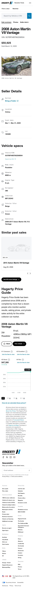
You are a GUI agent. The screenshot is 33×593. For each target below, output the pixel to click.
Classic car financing (7, 518)
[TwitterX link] (7, 457)
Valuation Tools (19, 3)
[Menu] (30, 3)
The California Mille (23, 523)
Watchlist (15, 8)
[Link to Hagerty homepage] (11, 452)
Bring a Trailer (10, 101)
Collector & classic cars (8, 500)
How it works (5, 544)
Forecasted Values (18, 420)
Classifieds (5, 539)
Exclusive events (22, 502)
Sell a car (4, 542)
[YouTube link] (14, 457)
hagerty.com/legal (13, 425)
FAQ (19, 564)
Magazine (20, 500)
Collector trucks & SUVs (8, 502)
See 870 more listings (10, 279)
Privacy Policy (5, 476)
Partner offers (21, 498)
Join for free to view (8, 354)
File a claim (5, 491)
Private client (5, 514)
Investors (20, 555)
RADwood (20, 532)
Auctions (4, 537)
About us (20, 541)
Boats (3, 511)
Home (19, 538)
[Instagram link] (10, 457)
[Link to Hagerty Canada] (7, 576)
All (3, 555)
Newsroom (21, 550)
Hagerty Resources (7, 565)
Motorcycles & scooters (8, 507)
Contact (20, 552)
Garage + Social (6, 562)
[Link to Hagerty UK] (10, 576)
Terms (19, 569)
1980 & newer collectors (8, 497)
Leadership (21, 543)
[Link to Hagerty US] (3, 576)
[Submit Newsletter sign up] (29, 470)
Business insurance (7, 516)
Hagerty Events (22, 518)
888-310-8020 (21, 511)
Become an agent (6, 528)
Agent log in (5, 530)
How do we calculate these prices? (14, 403)
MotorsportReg (6, 567)
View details (18, 343)
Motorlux (20, 529)
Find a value (5, 8)
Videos (4, 551)
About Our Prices (11, 411)
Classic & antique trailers (8, 504)
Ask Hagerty (21, 493)
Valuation (20, 491)
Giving (19, 557)
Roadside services (23, 509)
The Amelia (21, 521)
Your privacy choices (11, 582)
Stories (4, 553)
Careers (20, 548)
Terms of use (18, 585)
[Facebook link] (3, 457)
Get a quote (5, 488)
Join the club (21, 488)
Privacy (20, 566)
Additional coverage (7, 521)
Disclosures (5, 585)
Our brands (21, 545)
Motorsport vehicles (7, 509)
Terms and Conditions (16, 476)
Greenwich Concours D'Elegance (23, 526)
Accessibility (20, 582)
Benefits (20, 495)
